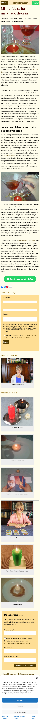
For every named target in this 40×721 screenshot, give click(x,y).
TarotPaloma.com (20, 2)
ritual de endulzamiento (26, 240)
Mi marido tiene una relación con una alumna (18, 674)
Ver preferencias (20, 712)
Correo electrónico (11, 656)
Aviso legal (33, 717)
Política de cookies (5, 717)
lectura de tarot (9, 155)
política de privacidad (23, 337)
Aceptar (20, 700)
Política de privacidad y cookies (20, 717)
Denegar (20, 706)
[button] (37, 678)
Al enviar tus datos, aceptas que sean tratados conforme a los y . (18, 640)
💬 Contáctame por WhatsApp (20, 279)
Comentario (9, 630)
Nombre (8, 648)
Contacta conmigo (36, 2)
